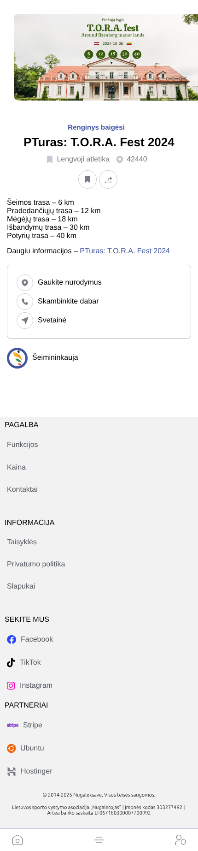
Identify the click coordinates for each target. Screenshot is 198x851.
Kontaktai (22, 490)
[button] (99, 840)
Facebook (37, 639)
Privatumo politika (36, 564)
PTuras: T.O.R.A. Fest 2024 (125, 251)
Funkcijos (22, 445)
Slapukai (21, 586)
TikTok (30, 663)
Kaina (16, 467)
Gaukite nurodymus (70, 282)
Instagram (36, 686)
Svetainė (52, 320)
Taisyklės (22, 542)
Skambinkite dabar (68, 301)
